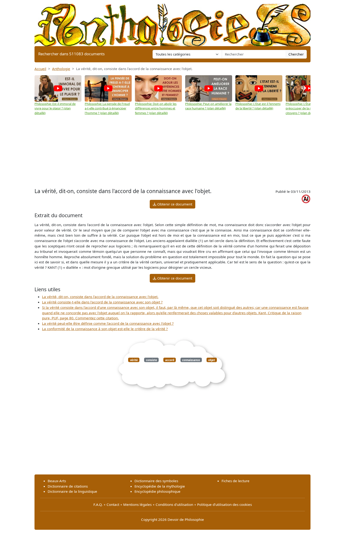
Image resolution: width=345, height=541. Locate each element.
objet (211, 360)
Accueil (40, 68)
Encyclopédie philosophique (157, 491)
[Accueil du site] (172, 22)
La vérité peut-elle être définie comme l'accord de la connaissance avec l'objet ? (108, 323)
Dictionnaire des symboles (156, 480)
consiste (151, 360)
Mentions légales (137, 504)
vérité (134, 360)
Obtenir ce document (174, 204)
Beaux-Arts (57, 480)
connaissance (191, 360)
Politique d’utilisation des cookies (224, 504)
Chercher (296, 54)
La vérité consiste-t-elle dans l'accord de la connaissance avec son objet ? (102, 302)
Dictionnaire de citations (68, 486)
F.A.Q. (98, 504)
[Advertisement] (172, 151)
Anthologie (61, 68)
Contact (113, 504)
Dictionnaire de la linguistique (72, 491)
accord (169, 360)
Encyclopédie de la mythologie (159, 486)
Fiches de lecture (235, 480)
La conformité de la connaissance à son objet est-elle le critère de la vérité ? (105, 328)
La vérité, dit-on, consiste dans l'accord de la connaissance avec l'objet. (100, 296)
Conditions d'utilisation (174, 504)
